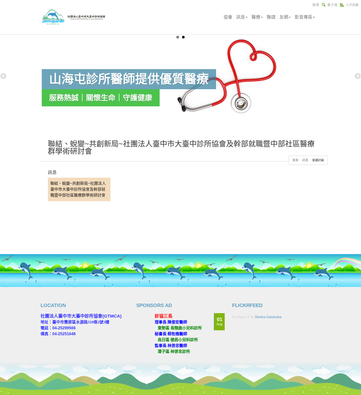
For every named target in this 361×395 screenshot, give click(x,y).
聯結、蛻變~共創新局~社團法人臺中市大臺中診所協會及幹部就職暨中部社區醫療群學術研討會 (78, 189)
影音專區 (303, 17)
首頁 (295, 160)
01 (219, 321)
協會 (227, 17)
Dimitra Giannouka (268, 317)
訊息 (240, 17)
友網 (283, 17)
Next (357, 76)
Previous (3, 76)
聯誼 (271, 17)
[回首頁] (75, 17)
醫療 (255, 17)
